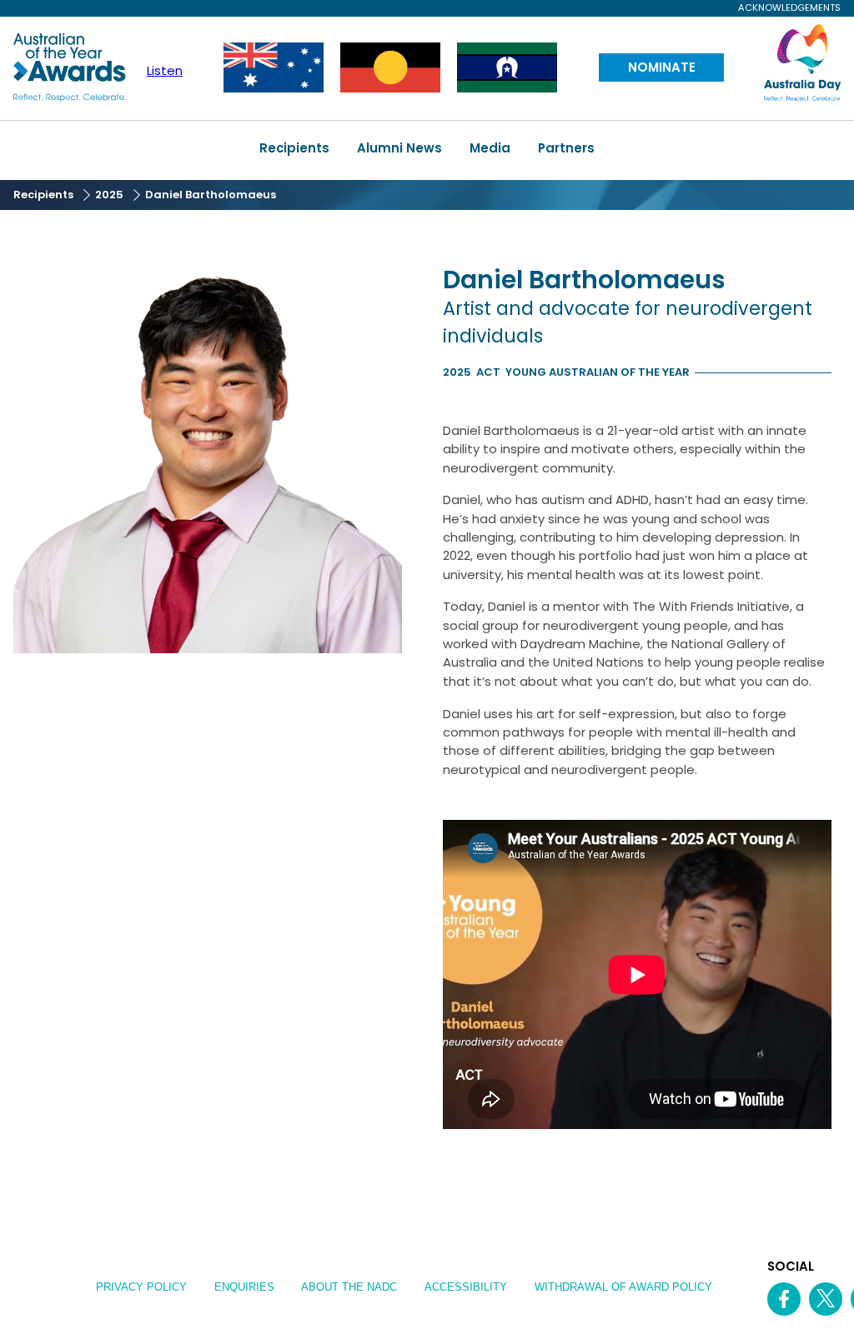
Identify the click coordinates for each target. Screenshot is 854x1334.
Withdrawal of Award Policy (623, 1287)
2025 (109, 194)
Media (490, 148)
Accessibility (465, 1287)
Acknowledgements (789, 7)
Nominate (662, 67)
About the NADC (349, 1287)
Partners (566, 148)
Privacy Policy (141, 1287)
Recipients (294, 148)
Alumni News (399, 148)
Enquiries (244, 1287)
